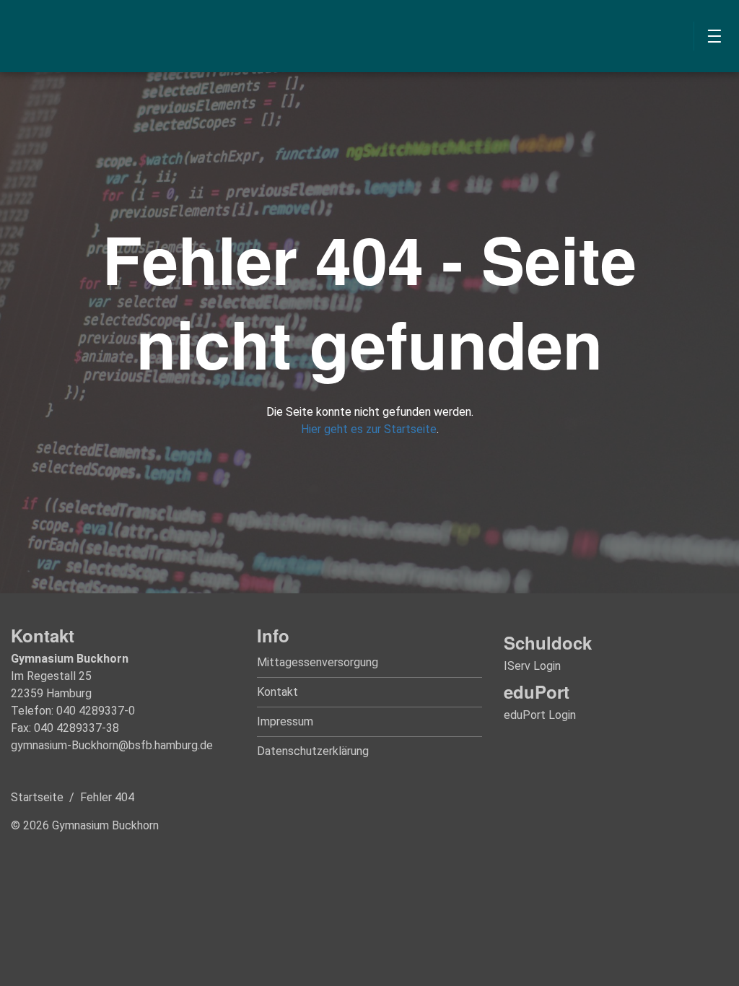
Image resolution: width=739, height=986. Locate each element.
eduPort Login (540, 715)
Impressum (285, 721)
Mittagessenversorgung (317, 662)
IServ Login (532, 666)
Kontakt (277, 692)
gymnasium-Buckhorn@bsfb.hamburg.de (112, 745)
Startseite (37, 797)
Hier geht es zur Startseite (369, 429)
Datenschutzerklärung (313, 751)
